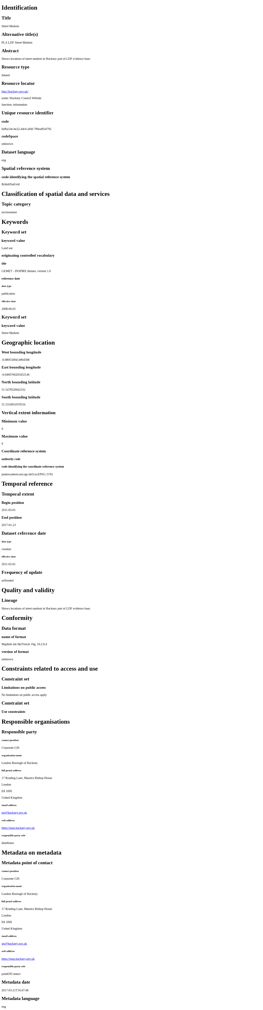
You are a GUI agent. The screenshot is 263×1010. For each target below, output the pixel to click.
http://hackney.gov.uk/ (15, 91)
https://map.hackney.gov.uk (18, 828)
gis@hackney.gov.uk (14, 812)
